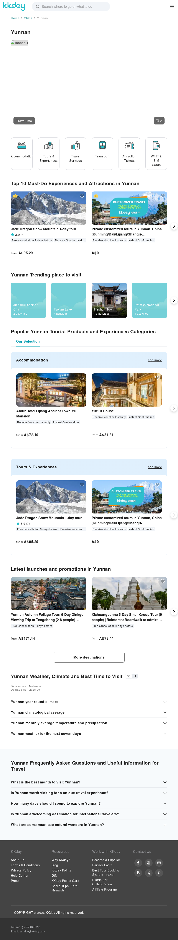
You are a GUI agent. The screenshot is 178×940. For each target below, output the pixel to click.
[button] (24, 120)
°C (128, 676)
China (28, 18)
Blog (55, 865)
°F (135, 676)
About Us (17, 860)
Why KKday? (61, 860)
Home (15, 18)
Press (15, 880)
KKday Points (61, 870)
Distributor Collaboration (102, 882)
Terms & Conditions (25, 865)
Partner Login (102, 865)
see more (155, 360)
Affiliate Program (104, 889)
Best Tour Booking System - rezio (105, 872)
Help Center (20, 875)
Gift (54, 875)
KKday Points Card (65, 880)
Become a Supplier (106, 860)
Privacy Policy (21, 870)
